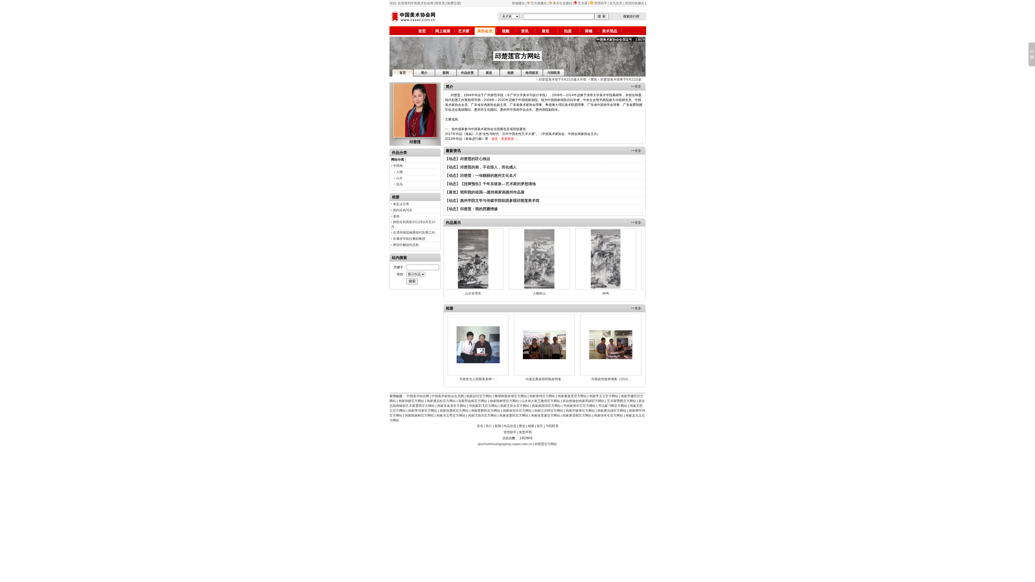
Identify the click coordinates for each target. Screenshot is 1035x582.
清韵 (640, 293)
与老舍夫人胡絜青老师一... (478, 379)
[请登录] (440, 3)
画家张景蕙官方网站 (545, 415)
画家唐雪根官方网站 (577, 415)
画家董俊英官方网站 (572, 396)
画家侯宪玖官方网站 (517, 411)
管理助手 (601, 3)
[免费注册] (453, 3)
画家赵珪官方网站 (479, 396)
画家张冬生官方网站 (608, 415)
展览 (545, 31)
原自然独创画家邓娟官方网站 (584, 401)
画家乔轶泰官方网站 (580, 411)
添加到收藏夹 (634, 3)
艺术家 (464, 31)
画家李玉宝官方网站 (603, 396)
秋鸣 (574, 293)
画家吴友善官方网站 (451, 406)
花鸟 (399, 184)
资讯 (525, 31)
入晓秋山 (508, 293)
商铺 (588, 31)
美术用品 (609, 31)
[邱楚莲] (415, 136)
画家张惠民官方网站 (454, 411)
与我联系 (552, 426)
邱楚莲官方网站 (545, 444)
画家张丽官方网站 (411, 401)
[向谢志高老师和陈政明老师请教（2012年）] (544, 358)
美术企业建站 (562, 3)
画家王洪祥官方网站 (548, 411)
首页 (422, 31)
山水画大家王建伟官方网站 (540, 401)
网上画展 (442, 31)
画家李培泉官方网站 (422, 411)
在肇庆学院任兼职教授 (409, 239)
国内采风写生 (402, 210)
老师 (396, 216)
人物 (399, 172)
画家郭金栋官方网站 (472, 401)
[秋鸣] (574, 287)
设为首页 (615, 3)
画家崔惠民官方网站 (514, 415)
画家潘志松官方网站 (441, 401)
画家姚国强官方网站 (546, 406)
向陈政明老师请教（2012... (610, 379)
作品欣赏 (509, 426)
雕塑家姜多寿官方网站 (511, 396)
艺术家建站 (539, 3)
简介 (489, 426)
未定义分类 (401, 204)
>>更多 (636, 86)
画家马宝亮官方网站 (450, 415)
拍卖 (568, 31)
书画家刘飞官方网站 (483, 406)
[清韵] (641, 287)
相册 (531, 426)
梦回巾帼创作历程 (406, 245)
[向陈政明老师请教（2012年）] (610, 358)
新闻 (498, 426)
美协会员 (484, 31)
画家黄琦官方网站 (542, 396)
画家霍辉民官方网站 (485, 411)
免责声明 (525, 432)
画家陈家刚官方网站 (419, 415)
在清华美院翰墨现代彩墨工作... (415, 232)
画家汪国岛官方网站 (482, 415)
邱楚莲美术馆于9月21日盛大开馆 (544, 79)
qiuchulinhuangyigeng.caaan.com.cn (505, 444)
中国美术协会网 (417, 396)
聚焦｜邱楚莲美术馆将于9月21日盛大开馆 (603, 79)
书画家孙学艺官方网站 (579, 406)
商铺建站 (518, 3)
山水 (399, 178)
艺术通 (583, 3)
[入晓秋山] (508, 287)
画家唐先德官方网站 (611, 411)
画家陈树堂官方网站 (504, 401)
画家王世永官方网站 (514, 406)
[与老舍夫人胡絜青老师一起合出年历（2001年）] (478, 362)
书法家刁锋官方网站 (612, 406)
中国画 (398, 166)
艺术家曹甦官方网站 (621, 401)
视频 (505, 31)
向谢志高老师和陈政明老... (545, 379)
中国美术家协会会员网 (448, 396)
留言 (540, 426)
